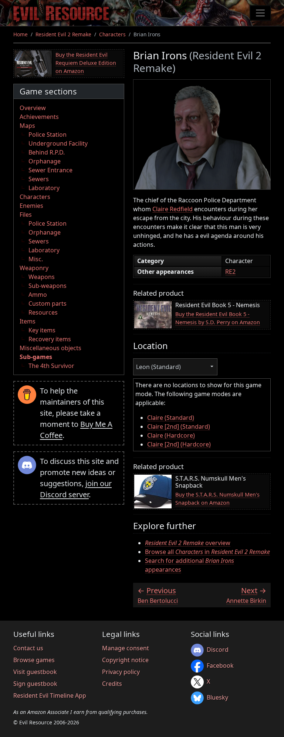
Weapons (41, 277)
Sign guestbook (35, 684)
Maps (27, 126)
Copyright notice (125, 660)
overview (187, 543)
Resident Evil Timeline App (49, 695)
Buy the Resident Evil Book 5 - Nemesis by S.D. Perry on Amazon (217, 318)
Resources (43, 312)
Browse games (34, 660)
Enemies (31, 206)
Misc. (35, 259)
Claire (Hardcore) (171, 435)
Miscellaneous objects (50, 348)
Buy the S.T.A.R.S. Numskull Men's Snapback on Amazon (217, 498)
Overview (33, 108)
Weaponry (34, 268)
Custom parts (47, 303)
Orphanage (44, 161)
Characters (112, 34)
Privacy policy (121, 672)
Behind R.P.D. (46, 152)
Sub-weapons (47, 286)
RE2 (230, 272)
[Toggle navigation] (260, 13)
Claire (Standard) (170, 418)
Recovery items (49, 339)
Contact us (28, 648)
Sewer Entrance (50, 170)
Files (26, 214)
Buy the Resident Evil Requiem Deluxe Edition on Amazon (85, 62)
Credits (112, 684)
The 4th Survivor (51, 366)
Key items (41, 330)
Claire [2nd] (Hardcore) (179, 444)
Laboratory (44, 188)
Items (28, 321)
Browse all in (207, 552)
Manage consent (125, 648)
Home (20, 34)
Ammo (37, 295)
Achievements (39, 117)
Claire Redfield (172, 209)
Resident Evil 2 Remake (63, 34)
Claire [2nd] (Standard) (178, 426)
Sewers (38, 179)
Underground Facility (58, 143)
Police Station (47, 134)
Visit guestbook (35, 672)
